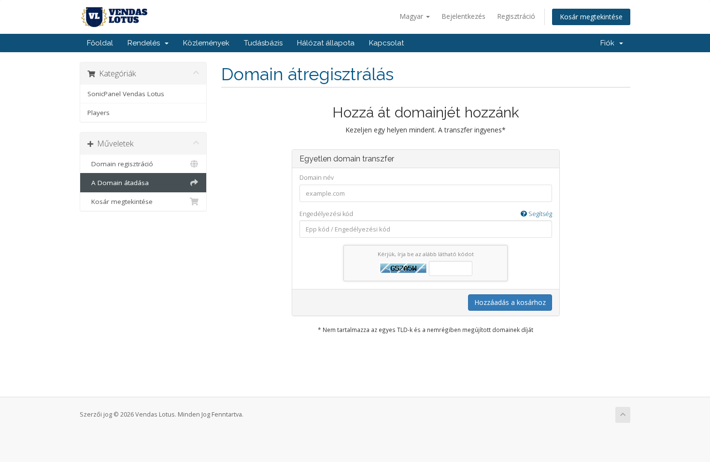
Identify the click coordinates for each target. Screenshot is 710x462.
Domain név (316, 177)
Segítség (539, 213)
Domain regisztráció (120, 163)
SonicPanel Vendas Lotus (125, 93)
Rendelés (146, 43)
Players (98, 112)
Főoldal (100, 43)
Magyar (412, 16)
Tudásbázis (263, 43)
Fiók (609, 43)
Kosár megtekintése (591, 16)
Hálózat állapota (326, 43)
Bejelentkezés (463, 16)
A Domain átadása (118, 182)
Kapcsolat (386, 43)
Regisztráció (516, 16)
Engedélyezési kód (425, 213)
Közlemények (206, 43)
